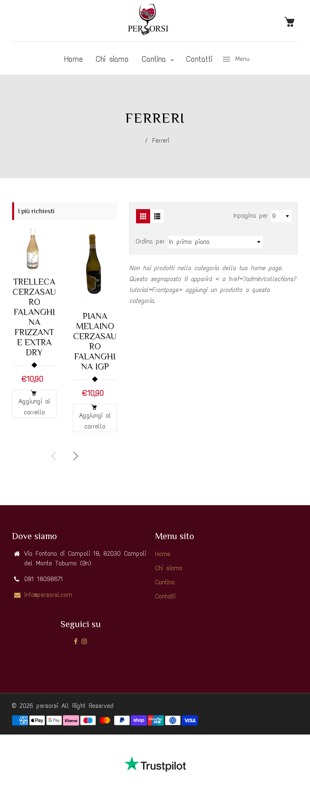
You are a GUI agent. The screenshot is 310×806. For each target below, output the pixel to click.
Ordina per (152, 241)
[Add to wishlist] (46, 248)
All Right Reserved (87, 705)
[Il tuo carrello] (291, 21)
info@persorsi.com (48, 594)
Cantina (156, 59)
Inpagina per (250, 215)
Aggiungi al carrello (34, 406)
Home (73, 59)
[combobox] (281, 216)
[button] (75, 456)
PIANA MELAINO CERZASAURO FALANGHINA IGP (95, 341)
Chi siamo (112, 59)
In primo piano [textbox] (189, 242)
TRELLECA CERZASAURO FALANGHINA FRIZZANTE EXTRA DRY (34, 317)
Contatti (199, 59)
